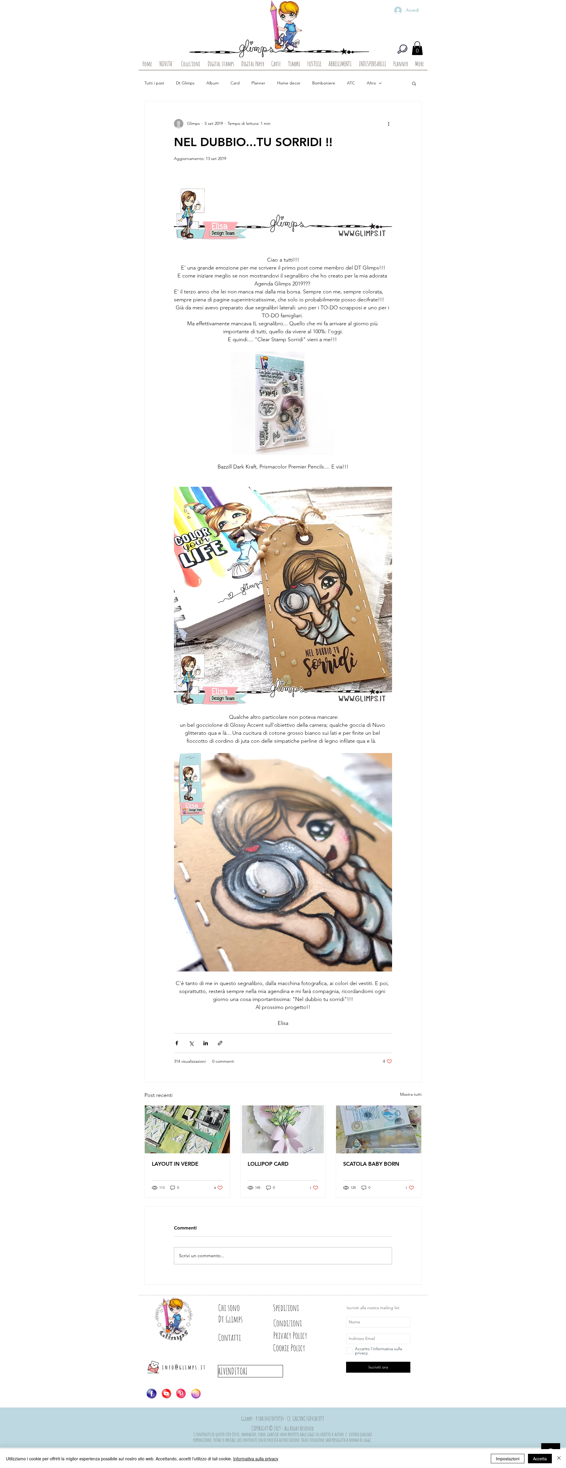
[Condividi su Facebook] (177, 1043)
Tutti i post (154, 83)
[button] (417, 48)
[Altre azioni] (388, 123)
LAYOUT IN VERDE (175, 1163)
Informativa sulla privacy (255, 1459)
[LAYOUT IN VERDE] (187, 1129)
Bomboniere (323, 83)
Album (212, 83)
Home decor (288, 83)
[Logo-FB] (151, 1394)
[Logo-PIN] (181, 1394)
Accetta (540, 1459)
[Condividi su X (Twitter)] (191, 1043)
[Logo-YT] (166, 1394)
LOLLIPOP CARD (268, 1163)
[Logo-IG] (196, 1394)
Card (235, 83)
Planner (258, 83)
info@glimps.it (184, 1367)
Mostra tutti (411, 1094)
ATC (351, 83)
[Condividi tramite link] (220, 1043)
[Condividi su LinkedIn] (205, 1043)
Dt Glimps (185, 83)
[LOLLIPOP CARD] (283, 1129)
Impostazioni (507, 1459)
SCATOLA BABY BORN (371, 1163)
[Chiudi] (558, 1458)
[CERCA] (402, 49)
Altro (371, 83)
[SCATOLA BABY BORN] (378, 1129)
